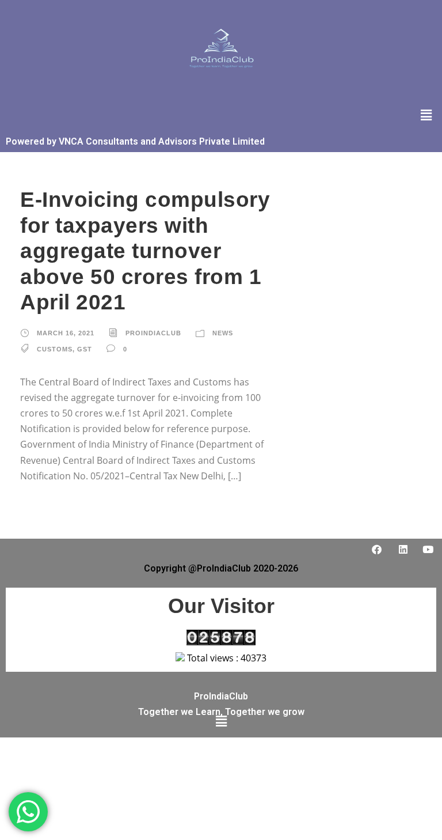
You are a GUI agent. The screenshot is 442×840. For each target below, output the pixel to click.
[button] (426, 115)
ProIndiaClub (153, 333)
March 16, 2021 (65, 333)
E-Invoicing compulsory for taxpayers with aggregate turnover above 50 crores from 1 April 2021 (145, 251)
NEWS (222, 333)
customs (55, 349)
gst (84, 349)
